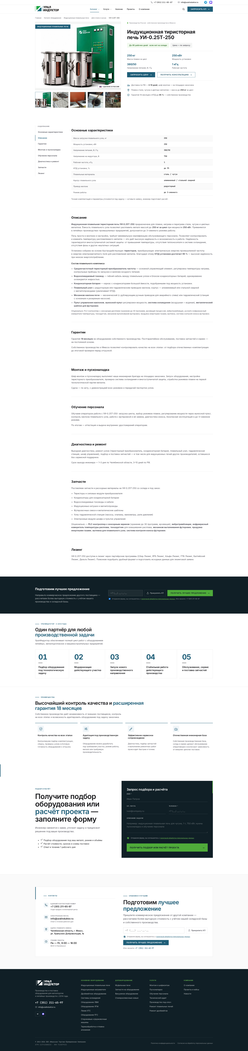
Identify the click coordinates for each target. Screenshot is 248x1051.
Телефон (173, 806)
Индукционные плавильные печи (76, 18)
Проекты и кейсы (191, 989)
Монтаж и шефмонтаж (159, 985)
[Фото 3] (78, 100)
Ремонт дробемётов (159, 1011)
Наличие (119, 9)
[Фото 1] (43, 100)
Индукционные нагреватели (93, 989)
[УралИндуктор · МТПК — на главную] (47, 9)
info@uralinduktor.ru (189, 2)
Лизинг (41, 173)
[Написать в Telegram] (206, 2)
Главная (38, 18)
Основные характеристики (50, 132)
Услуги (106, 9)
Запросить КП (200, 9)
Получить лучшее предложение (190, 593)
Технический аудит (158, 998)
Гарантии (42, 144)
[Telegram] (37, 1014)
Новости (187, 994)
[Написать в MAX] (211, 2)
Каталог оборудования (52, 18)
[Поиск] (183, 9)
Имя (129, 794)
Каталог (93, 9)
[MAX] (43, 1014)
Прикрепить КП (157, 593)
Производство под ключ (160, 1002)
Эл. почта (131, 806)
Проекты (131, 9)
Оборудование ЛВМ (90, 1002)
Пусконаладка (156, 989)
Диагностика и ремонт (48, 161)
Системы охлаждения (90, 998)
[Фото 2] (60, 100)
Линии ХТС (86, 1011)
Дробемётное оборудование (93, 994)
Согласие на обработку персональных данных (195, 1043)
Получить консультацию (176, 75)
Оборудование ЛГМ (89, 1006)
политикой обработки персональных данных (158, 599)
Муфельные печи (122, 985)
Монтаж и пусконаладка (49, 150)
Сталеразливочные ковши (126, 998)
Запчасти (42, 167)
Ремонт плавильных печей (161, 1006)
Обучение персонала (47, 155)
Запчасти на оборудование (127, 989)
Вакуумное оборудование (126, 994)
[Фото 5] (113, 100)
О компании (144, 9)
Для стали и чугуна (98, 18)
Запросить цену (141, 75)
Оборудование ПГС (89, 1015)
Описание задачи (135, 818)
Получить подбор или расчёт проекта (167, 847)
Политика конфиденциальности (163, 1043)
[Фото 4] (95, 100)
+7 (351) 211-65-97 (163, 2)
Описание (42, 138)
